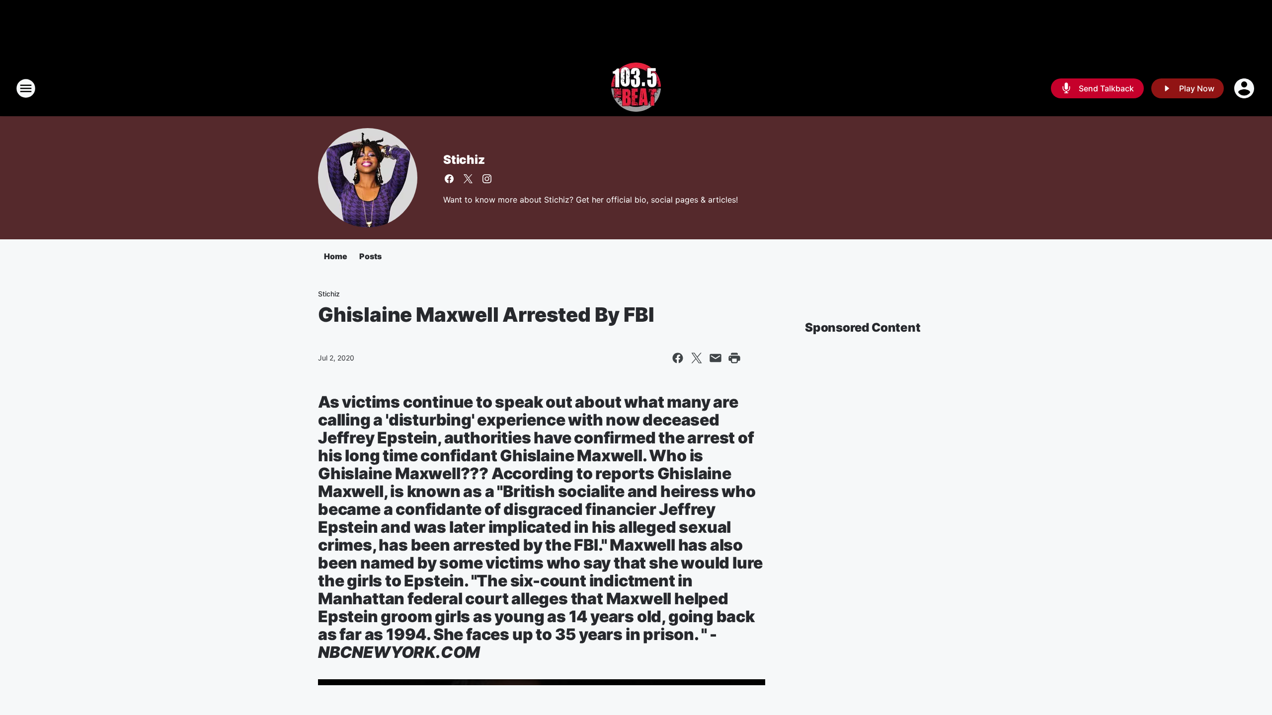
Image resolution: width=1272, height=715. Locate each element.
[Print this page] (734, 358)
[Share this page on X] (697, 358)
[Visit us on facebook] (449, 179)
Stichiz (464, 159)
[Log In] (1245, 88)
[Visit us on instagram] (487, 179)
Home (335, 256)
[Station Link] (636, 88)
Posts (370, 256)
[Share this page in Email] (715, 358)
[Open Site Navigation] (26, 88)
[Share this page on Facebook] (678, 358)
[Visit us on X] (468, 179)
